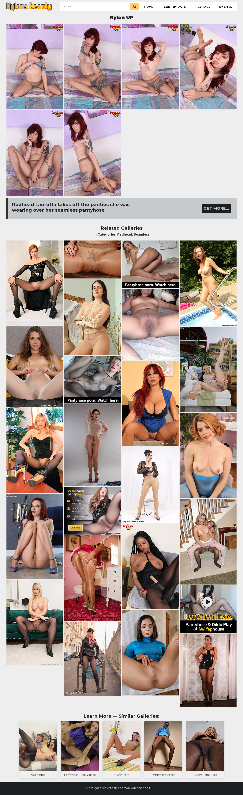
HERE (153, 788)
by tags (204, 7)
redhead (124, 234)
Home (148, 7)
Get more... (216, 208)
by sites (225, 7)
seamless (142, 234)
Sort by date (175, 7)
